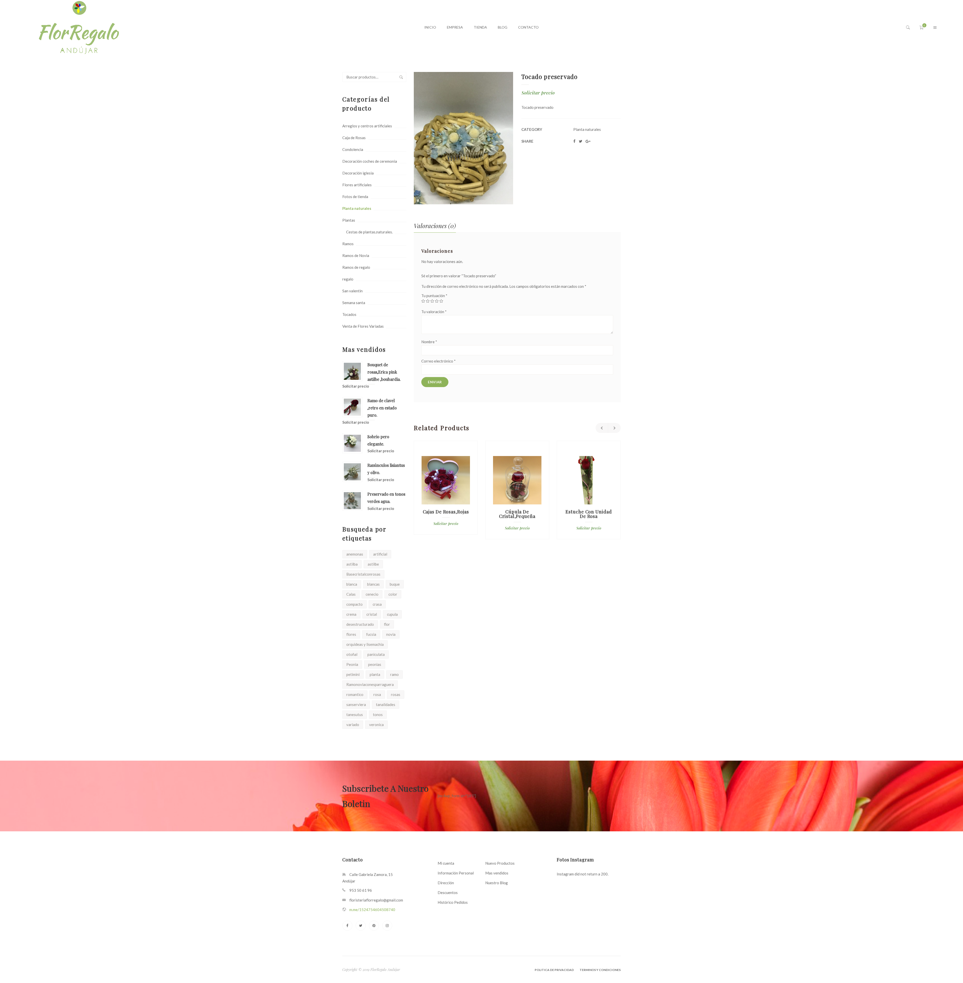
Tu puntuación (434, 295)
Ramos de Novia (355, 255)
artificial (380, 554)
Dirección (446, 882)
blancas (373, 584)
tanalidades (385, 704)
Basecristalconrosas (363, 574)
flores (351, 634)
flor (387, 624)
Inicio (430, 27)
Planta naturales (356, 208)
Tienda (480, 27)
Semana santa (353, 302)
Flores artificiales (357, 185)
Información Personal (456, 873)
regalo (347, 279)
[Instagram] (387, 926)
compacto (354, 604)
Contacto (528, 27)
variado (352, 724)
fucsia (371, 634)
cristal (371, 614)
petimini (353, 674)
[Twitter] (361, 926)
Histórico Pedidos (453, 902)
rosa (377, 694)
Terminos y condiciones (600, 970)
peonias (374, 664)
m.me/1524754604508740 (372, 909)
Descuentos (448, 892)
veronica (376, 724)
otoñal (351, 654)
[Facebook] (347, 926)
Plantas (348, 220)
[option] (446, 488)
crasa (377, 604)
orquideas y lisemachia (365, 644)
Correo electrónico (438, 361)
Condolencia (352, 149)
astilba (352, 564)
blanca (351, 584)
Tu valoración (434, 311)
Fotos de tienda (355, 196)
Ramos (348, 243)
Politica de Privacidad (554, 970)
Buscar (401, 77)
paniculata (376, 654)
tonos (378, 714)
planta (375, 674)
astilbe (373, 564)
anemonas (354, 554)
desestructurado (360, 624)
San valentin (352, 291)
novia (390, 634)
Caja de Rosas (354, 137)
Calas (351, 594)
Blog (502, 27)
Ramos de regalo (356, 267)
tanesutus (354, 714)
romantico (354, 694)
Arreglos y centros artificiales (367, 126)
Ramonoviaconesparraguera (370, 684)
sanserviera (356, 704)
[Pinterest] (374, 926)
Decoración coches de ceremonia (369, 161)
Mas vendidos (496, 873)
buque (395, 584)
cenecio (372, 594)
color (392, 594)
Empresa (455, 27)
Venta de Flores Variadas (363, 326)
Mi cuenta (446, 863)
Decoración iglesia (358, 173)
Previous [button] (602, 428)
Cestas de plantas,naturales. (369, 232)
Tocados (349, 314)
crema (351, 614)
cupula (392, 614)
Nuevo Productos (500, 863)
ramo (394, 674)
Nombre (429, 341)
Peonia (352, 664)
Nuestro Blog (496, 882)
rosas (395, 694)
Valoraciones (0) (435, 226)
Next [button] (614, 428)
